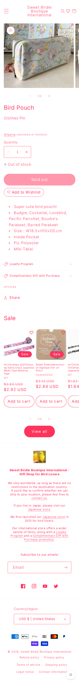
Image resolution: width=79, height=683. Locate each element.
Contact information (53, 671)
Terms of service (28, 664)
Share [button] (14, 297)
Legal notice (25, 671)
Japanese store (39, 509)
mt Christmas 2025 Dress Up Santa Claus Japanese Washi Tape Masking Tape (19, 369)
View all (39, 431)
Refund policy (29, 657)
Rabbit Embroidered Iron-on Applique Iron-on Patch (50, 367)
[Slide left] (30, 96)
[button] (6, 11)
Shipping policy (56, 664)
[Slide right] (49, 96)
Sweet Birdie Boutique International (46, 651)
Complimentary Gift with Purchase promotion (46, 537)
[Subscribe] (65, 567)
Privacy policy (54, 657)
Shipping (10, 134)
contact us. (39, 498)
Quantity (11, 142)
